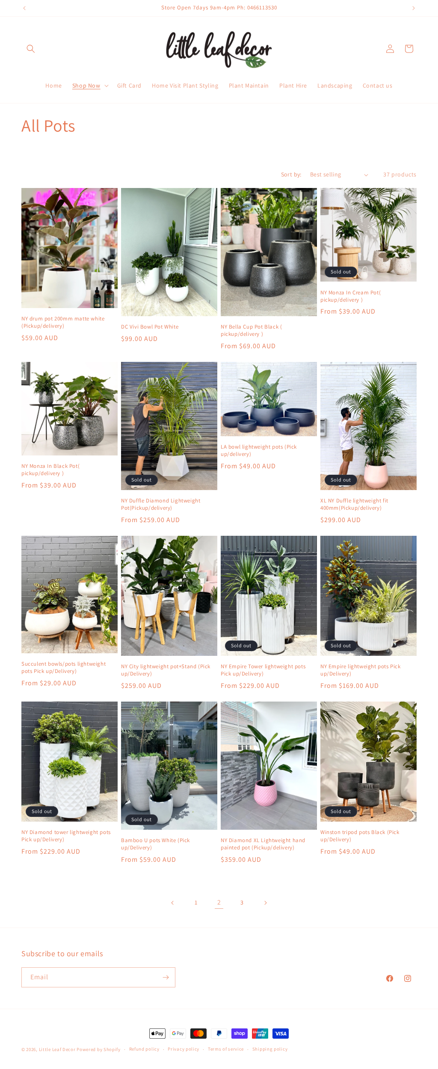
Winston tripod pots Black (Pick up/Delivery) (360, 836)
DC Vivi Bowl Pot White (149, 326)
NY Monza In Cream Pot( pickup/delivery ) (350, 296)
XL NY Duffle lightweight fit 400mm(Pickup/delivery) (354, 504)
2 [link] (219, 902)
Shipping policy (270, 1049)
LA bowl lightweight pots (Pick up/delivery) (259, 450)
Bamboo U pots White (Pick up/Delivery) (155, 844)
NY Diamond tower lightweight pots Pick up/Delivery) (66, 836)
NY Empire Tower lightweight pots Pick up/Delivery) (263, 670)
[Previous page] (172, 902)
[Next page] (265, 902)
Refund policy (144, 1049)
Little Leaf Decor (57, 1049)
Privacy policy (183, 1049)
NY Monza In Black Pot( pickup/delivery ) (50, 470)
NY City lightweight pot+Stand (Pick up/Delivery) (165, 670)
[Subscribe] (165, 977)
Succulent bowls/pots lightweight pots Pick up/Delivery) (63, 668)
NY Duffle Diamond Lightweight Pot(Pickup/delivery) (160, 504)
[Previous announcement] (24, 8)
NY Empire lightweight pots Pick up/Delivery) (360, 670)
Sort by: (291, 174)
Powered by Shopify (99, 1049)
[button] (30, 48)
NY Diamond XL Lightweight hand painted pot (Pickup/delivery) (263, 844)
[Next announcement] (413, 8)
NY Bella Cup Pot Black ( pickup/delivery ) (251, 330)
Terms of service (226, 1049)
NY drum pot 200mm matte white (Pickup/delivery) (62, 322)
